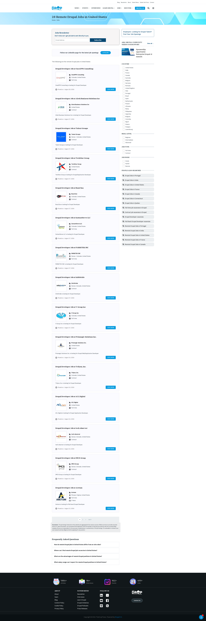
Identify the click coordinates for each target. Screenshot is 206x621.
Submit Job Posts (144, 2)
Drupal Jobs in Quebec (132, 203)
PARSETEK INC (75, 253)
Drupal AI (140, 8)
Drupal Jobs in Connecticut (134, 198)
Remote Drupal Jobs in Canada (135, 244)
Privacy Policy (59, 608)
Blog (118, 2)
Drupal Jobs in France (132, 189)
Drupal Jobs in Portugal (132, 176)
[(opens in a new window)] (103, 595)
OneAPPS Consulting (77, 75)
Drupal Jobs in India (131, 180)
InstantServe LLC (76, 223)
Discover (127, 8)
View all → (150, 43)
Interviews (95, 8)
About (129, 2)
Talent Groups (75, 134)
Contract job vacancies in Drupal (135, 212)
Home (54, 20)
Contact (152, 2)
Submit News (135, 2)
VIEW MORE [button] (110, 89)
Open (56, 597)
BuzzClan (74, 194)
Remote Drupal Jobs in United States (137, 235)
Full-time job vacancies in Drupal (136, 208)
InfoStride (74, 283)
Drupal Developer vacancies (134, 217)
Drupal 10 (118, 617)
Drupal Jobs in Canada (132, 194)
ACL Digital (74, 402)
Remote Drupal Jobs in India (134, 231)
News (77, 8)
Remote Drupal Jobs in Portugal (135, 226)
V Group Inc (75, 313)
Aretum (73, 492)
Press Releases (82, 608)
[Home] (57, 8)
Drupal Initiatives (83, 603)
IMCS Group (75, 464)
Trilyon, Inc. (75, 372)
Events (85, 8)
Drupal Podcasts (82, 606)
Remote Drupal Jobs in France (135, 240)
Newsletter (124, 2)
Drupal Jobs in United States (134, 185)
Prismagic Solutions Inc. (78, 343)
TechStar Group (76, 164)
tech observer (75, 434)
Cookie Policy (59, 606)
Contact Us (137, 600)
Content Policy (59, 603)
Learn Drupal (108, 8)
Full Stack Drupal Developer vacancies (137, 221)
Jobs (119, 8)
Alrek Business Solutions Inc (80, 104)
